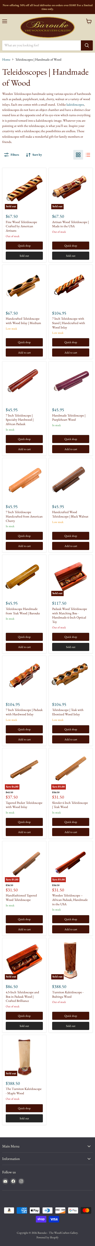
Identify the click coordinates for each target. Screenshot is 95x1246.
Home (6, 59)
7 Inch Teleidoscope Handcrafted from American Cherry (24, 516)
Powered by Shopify (47, 1237)
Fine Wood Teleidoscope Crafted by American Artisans (21, 226)
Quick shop (24, 245)
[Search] (87, 45)
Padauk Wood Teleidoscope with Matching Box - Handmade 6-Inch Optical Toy (69, 615)
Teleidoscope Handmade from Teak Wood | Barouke (23, 611)
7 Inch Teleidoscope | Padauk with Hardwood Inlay (24, 712)
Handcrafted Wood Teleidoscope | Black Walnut (70, 514)
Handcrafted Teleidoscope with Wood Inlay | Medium (23, 320)
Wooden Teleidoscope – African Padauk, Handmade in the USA (70, 899)
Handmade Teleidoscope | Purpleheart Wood (69, 417)
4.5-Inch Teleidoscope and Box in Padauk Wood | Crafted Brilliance (22, 996)
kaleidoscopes (75, 104)
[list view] (88, 155)
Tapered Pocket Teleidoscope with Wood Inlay (24, 805)
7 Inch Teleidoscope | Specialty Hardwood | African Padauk (20, 419)
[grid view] (78, 155)
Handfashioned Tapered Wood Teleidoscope (21, 897)
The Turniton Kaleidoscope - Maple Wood (24, 1091)
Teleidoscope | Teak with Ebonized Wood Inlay (68, 712)
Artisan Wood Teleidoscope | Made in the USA (70, 224)
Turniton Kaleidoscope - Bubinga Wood (68, 994)
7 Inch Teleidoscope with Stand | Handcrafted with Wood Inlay (68, 322)
